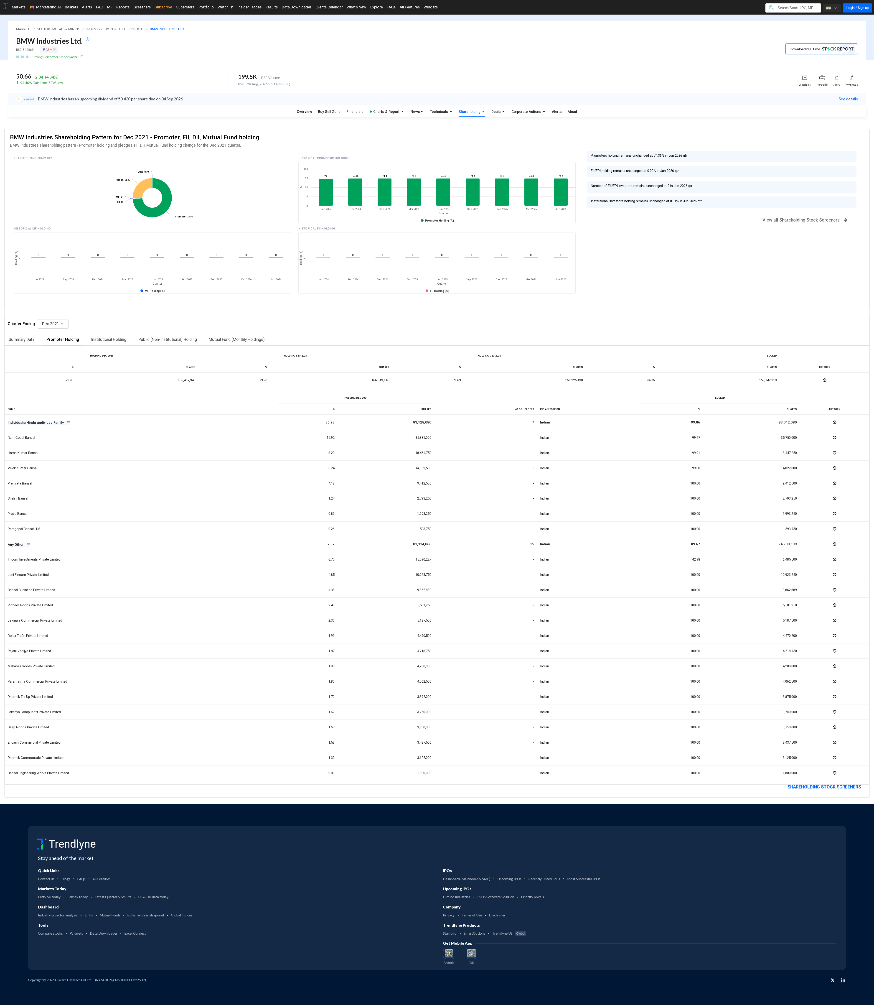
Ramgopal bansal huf (24, 529)
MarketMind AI (48, 7)
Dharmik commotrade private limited (36, 758)
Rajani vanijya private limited (29, 651)
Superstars (185, 7)
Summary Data (21, 339)
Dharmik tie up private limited (30, 697)
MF (109, 7)
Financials (354, 112)
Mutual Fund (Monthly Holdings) (237, 339)
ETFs (89, 915)
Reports (123, 7)
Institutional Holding (108, 339)
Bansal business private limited (31, 590)
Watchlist (226, 7)
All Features (410, 7)
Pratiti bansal (17, 514)
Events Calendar (329, 7)
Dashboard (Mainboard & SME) (466, 879)
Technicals (439, 112)
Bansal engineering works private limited (38, 773)
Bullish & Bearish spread (145, 915)
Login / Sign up (857, 8)
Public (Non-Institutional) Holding (167, 339)
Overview (304, 112)
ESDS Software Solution (495, 897)
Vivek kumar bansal (22, 468)
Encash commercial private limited (34, 742)
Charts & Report (386, 112)
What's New (356, 7)
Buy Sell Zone (329, 112)
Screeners (142, 7)
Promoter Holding (62, 339)
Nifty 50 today (49, 897)
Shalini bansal (18, 498)
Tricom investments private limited (34, 559)
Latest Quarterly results (113, 897)
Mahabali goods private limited (31, 666)
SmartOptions (474, 933)
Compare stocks (50, 933)
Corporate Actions (526, 112)
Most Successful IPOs (583, 879)
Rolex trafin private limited (28, 636)
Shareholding (470, 112)
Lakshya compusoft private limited (34, 712)
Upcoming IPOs (509, 879)
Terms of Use (472, 915)
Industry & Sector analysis (58, 915)
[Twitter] (832, 980)
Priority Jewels (532, 897)
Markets (18, 7)
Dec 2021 (51, 323)
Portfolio (206, 7)
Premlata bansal (20, 483)
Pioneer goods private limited (30, 605)
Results (271, 7)
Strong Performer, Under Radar (55, 57)
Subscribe (163, 7)
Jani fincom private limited (28, 575)
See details (848, 99)
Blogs (65, 879)
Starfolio (450, 933)
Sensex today (78, 897)
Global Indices (181, 915)
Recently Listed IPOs (544, 879)
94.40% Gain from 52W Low (41, 83)
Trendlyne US (508, 933)
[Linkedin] (843, 980)
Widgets (431, 7)
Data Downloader (296, 7)
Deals (496, 112)
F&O (99, 7)
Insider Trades (250, 7)
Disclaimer (497, 915)
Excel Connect (135, 933)
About (572, 112)
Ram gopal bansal (21, 438)
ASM (49, 49)
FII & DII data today (153, 897)
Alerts (87, 7)
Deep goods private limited (28, 727)
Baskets (71, 7)
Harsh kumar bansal (23, 453)
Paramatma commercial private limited (37, 681)
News (415, 112)
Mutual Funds (110, 915)
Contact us (46, 879)
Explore (376, 7)
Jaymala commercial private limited (35, 620)
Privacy (449, 915)
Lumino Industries (456, 897)
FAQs (391, 7)
